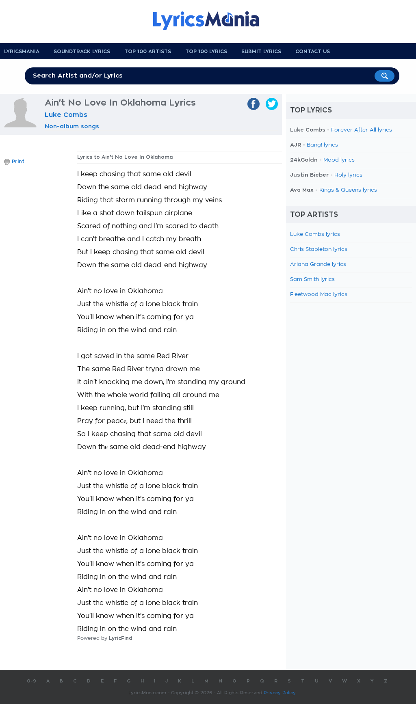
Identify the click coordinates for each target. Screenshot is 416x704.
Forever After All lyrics (361, 130)
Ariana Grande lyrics (318, 264)
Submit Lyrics (261, 51)
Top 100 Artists (147, 51)
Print (18, 161)
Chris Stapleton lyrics (318, 249)
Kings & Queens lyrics (348, 190)
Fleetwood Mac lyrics (318, 294)
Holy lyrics (348, 175)
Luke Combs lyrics (315, 234)
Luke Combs (66, 115)
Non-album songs (72, 126)
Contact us (312, 51)
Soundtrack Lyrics (82, 51)
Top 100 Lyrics (206, 51)
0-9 (31, 681)
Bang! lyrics (322, 145)
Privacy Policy (280, 693)
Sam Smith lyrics (312, 279)
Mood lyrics (339, 160)
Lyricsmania (21, 51)
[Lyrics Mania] (212, 20)
